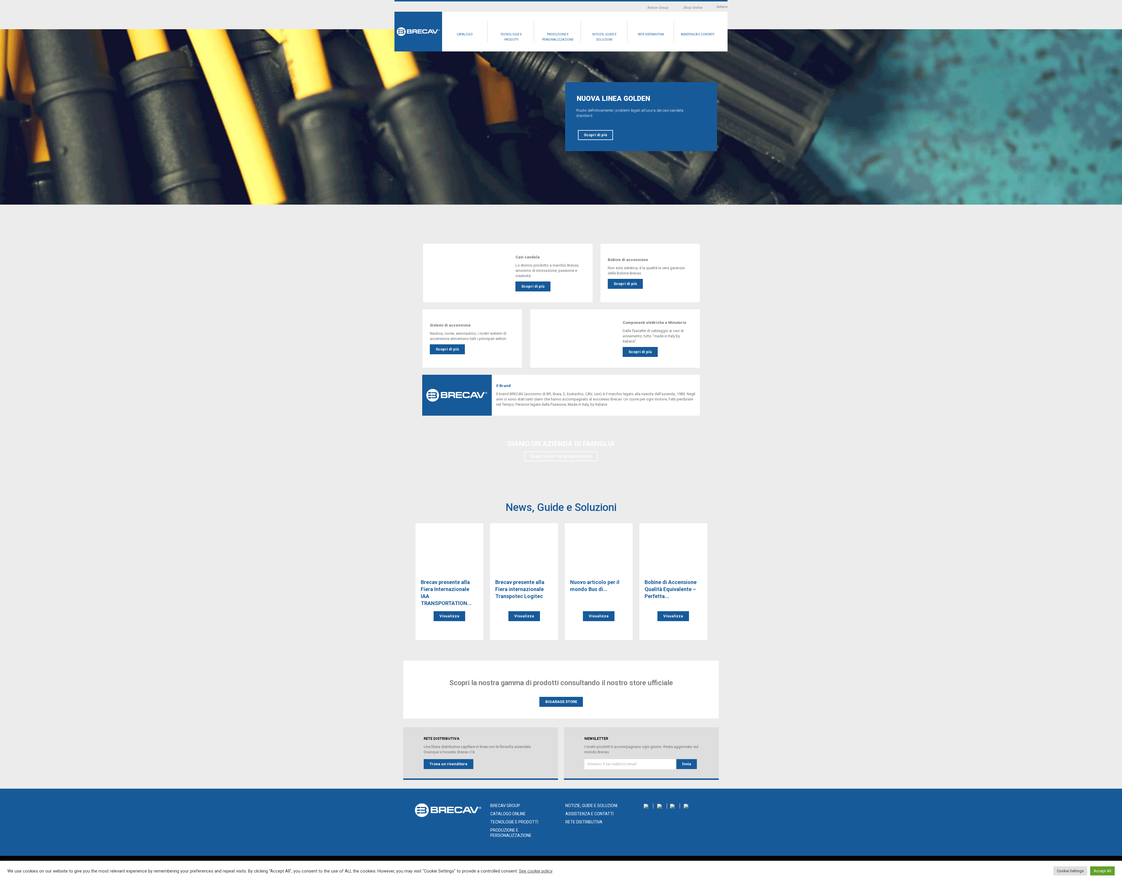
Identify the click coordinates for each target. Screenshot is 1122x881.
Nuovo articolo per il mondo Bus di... (594, 585)
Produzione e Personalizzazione (558, 37)
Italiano (722, 7)
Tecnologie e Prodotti (511, 37)
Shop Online (692, 8)
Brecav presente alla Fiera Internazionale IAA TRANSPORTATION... (446, 592)
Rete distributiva (651, 34)
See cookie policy (536, 871)
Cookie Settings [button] (1070, 871)
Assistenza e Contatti (697, 34)
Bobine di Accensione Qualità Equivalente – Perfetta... (671, 589)
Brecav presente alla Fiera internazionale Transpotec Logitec (519, 589)
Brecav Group (657, 8)
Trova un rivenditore (449, 764)
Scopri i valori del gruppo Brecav (561, 456)
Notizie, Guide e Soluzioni (604, 37)
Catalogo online (508, 813)
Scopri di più (595, 135)
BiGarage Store (561, 701)
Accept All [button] (1102, 871)
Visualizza (449, 616)
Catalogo (465, 34)
